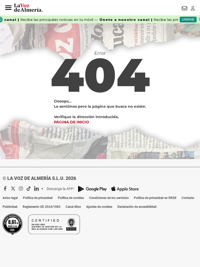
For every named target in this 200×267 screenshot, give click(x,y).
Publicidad (10, 207)
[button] (8, 8)
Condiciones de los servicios (109, 198)
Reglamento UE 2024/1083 (41, 207)
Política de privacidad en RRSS (155, 198)
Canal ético (73, 207)
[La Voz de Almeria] (28, 8)
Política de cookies (71, 198)
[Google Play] (92, 189)
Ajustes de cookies (99, 207)
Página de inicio (71, 122)
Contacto (188, 198)
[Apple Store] (125, 189)
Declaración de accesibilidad (137, 207)
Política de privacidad (38, 198)
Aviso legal (10, 198)
